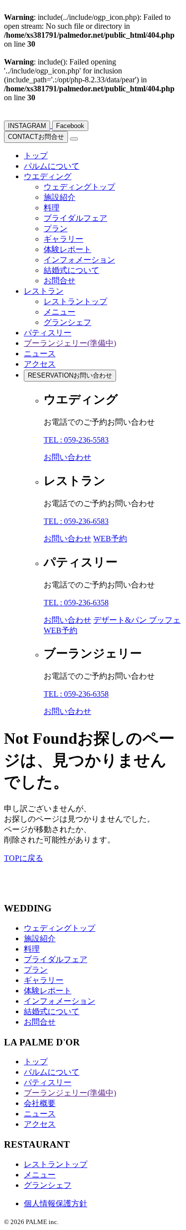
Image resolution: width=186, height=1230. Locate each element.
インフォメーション (79, 260)
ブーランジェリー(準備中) (70, 343)
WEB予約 (110, 538)
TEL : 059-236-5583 (76, 440)
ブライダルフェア (75, 218)
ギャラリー (63, 239)
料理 (52, 207)
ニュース (40, 353)
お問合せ (36, 136)
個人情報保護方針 (55, 1203)
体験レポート (67, 249)
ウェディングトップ (79, 187)
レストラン (43, 291)
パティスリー (47, 332)
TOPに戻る (23, 858)
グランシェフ (67, 322)
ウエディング (47, 176)
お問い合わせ (70, 375)
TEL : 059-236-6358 (76, 602)
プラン (55, 228)
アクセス (40, 364)
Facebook (70, 125)
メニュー (59, 312)
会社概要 (40, 1103)
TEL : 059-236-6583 (76, 521)
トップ (36, 155)
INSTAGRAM (27, 125)
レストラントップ (75, 301)
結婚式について (71, 270)
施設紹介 (59, 197)
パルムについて (51, 166)
